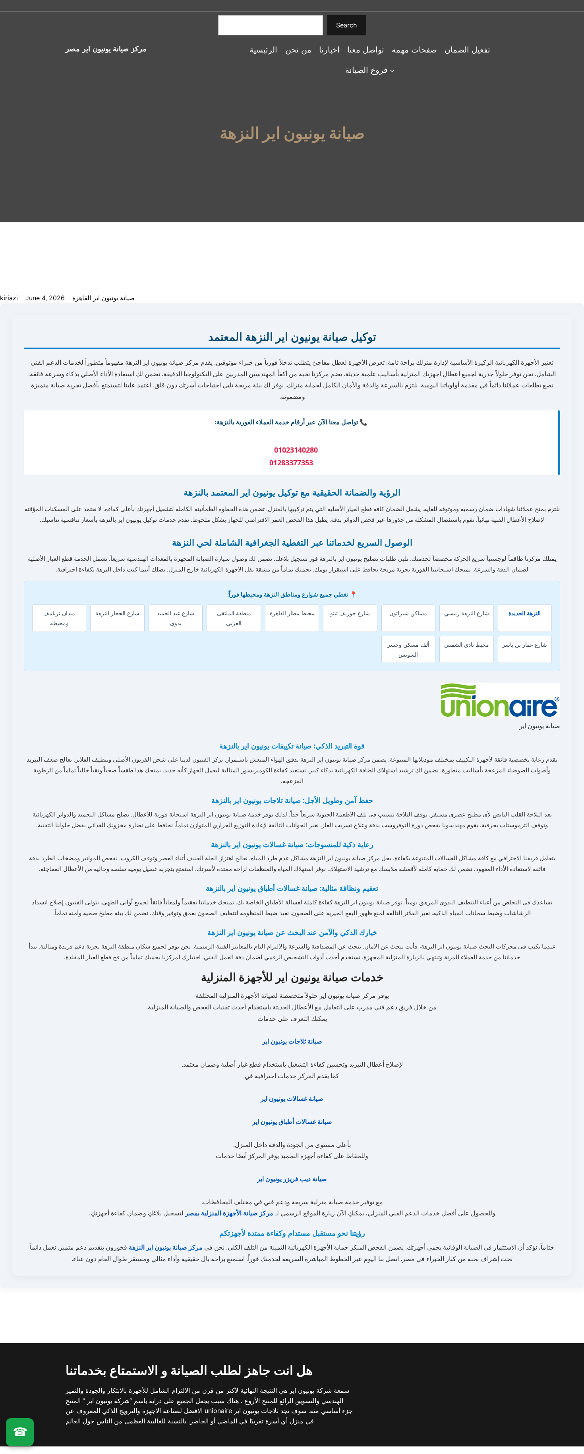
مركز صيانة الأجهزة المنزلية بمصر (229, 1213)
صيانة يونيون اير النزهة (292, 133)
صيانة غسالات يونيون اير (292, 1098)
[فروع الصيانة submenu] (392, 70)
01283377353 (291, 462)
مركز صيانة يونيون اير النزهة (166, 1247)
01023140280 (296, 450)
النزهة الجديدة (525, 613)
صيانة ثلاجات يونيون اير (292, 1041)
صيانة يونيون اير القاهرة (103, 298)
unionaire (219, 1411)
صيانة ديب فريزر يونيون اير (292, 1178)
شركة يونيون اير (309, 1390)
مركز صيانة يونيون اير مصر (106, 49)
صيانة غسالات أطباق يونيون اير (292, 1121)
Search (346, 25)
